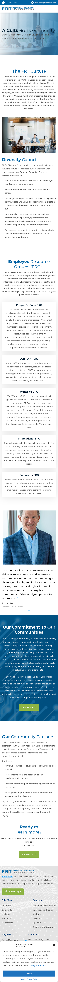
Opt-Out (37, 923)
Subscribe (7, 876)
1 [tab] (29, 611)
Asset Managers (10, 940)
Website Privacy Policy (29, 979)
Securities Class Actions (44, 905)
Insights (6, 914)
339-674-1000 (11, 3)
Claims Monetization (43, 927)
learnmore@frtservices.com (45, 3)
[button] (54, 945)
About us (6, 918)
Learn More (28, 707)
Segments (7, 910)
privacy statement (37, 965)
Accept (29, 973)
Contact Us (31, 934)
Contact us (28, 854)
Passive (36, 918)
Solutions (6, 905)
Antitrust (37, 914)
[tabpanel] (29, 559)
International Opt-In (43, 910)
